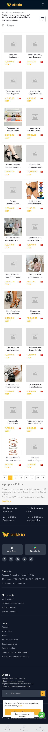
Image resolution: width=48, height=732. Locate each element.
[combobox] (14, 25)
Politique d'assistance (9, 518)
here (20, 706)
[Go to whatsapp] (41, 715)
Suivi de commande (10, 612)
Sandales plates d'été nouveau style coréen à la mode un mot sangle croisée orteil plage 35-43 (13, 312)
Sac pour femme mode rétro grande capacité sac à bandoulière (13, 239)
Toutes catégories (17, 12)
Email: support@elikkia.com (13, 583)
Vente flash (7, 631)
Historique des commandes (13, 603)
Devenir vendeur (8, 648)
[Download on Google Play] (35, 549)
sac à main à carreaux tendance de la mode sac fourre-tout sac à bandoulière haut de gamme (35, 129)
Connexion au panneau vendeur (15, 652)
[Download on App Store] (12, 549)
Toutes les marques (10, 640)
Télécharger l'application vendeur (16, 657)
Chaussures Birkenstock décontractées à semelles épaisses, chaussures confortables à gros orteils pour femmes (35, 312)
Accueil (5, 12)
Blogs (4, 635)
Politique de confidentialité (34, 518)
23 (38, 478)
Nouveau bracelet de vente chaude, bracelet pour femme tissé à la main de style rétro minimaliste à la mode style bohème (13, 459)
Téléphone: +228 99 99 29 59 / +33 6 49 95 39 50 (23, 579)
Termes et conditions (9, 510)
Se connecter (7, 599)
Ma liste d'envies (9, 607)
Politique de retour (34, 510)
